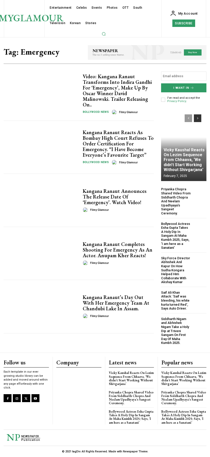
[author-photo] (115, 112)
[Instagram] (17, 398)
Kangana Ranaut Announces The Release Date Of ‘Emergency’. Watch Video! (114, 197)
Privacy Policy (176, 101)
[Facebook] (8, 398)
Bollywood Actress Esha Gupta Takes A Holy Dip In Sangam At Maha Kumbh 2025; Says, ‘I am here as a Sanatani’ (175, 236)
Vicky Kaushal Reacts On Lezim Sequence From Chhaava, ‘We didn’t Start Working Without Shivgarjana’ (184, 159)
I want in (181, 88)
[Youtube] (35, 398)
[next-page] (197, 118)
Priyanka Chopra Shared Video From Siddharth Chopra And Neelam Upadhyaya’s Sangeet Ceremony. (176, 201)
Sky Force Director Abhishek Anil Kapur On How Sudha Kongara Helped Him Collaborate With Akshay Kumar (175, 270)
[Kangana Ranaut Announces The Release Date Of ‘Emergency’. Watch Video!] (41, 200)
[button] (103, 34)
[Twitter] (26, 398)
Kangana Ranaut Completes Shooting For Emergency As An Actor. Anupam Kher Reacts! (117, 250)
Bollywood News (96, 112)
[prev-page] (188, 118)
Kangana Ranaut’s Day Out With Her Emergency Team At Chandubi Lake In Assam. (116, 303)
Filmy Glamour (128, 112)
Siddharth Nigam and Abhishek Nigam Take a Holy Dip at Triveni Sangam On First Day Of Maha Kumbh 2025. (175, 331)
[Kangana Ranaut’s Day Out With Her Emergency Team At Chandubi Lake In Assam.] (41, 306)
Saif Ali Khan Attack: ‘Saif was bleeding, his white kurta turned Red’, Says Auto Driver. (175, 300)
